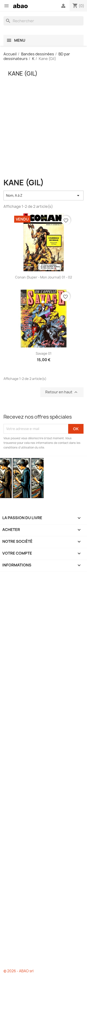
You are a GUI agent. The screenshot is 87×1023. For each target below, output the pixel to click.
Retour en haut (62, 392)
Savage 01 (44, 353)
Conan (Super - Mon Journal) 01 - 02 (43, 277)
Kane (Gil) (23, 73)
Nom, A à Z (43, 195)
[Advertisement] (43, 135)
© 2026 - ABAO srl (18, 971)
